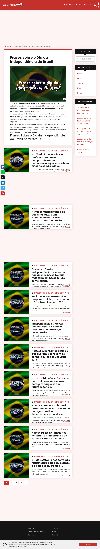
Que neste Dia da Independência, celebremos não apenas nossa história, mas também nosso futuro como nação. (49, 275)
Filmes (79, 93)
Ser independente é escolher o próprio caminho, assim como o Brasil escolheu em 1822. (50, 299)
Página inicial (32, 528)
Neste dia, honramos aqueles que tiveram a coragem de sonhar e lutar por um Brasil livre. (50, 355)
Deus (79, 78)
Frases (79, 74)
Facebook (55, 528)
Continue (65, 170)
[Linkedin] (3, 183)
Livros (79, 88)
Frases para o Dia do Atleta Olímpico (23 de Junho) (84, 121)
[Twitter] (3, 177)
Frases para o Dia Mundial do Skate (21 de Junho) (84, 131)
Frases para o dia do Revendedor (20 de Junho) (85, 142)
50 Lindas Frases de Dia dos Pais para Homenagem (85, 110)
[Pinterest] (3, 193)
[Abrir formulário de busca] (95, 5)
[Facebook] (3, 167)
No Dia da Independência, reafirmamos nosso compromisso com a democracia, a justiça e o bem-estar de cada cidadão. (51, 160)
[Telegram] (3, 188)
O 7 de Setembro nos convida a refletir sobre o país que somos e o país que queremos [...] (51, 463)
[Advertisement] (50, 29)
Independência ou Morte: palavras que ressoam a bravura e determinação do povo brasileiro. (49, 328)
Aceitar (88, 544)
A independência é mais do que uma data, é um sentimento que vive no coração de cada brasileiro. (49, 216)
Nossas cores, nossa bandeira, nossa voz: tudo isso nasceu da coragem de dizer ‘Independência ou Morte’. (51, 410)
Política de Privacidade (36, 532)
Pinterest (54, 535)
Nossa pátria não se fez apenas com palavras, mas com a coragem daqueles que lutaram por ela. (51, 383)
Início (9, 46)
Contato (31, 535)
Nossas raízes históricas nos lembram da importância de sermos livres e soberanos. (49, 435)
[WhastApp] (3, 172)
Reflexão (80, 83)
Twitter (53, 532)
